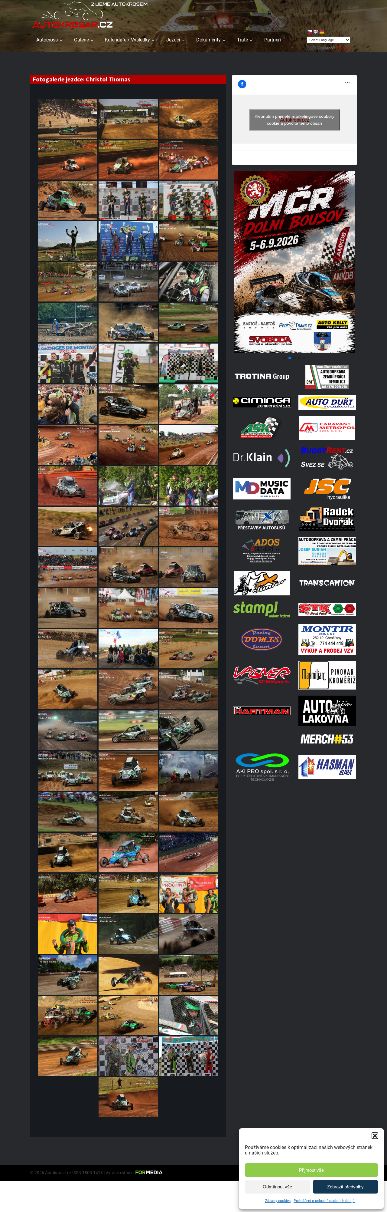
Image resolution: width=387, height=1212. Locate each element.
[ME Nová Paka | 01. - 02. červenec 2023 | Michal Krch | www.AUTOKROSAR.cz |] (128, 445)
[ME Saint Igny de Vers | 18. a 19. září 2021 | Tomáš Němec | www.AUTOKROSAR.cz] (188, 1016)
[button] (375, 1136)
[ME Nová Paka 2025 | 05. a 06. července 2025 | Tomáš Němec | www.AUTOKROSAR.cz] (67, 159)
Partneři (272, 40)
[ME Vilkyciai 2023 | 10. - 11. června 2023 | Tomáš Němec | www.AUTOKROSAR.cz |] (128, 486)
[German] (321, 31)
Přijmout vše (311, 1170)
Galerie (81, 40)
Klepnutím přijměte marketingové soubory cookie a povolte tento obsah (294, 120)
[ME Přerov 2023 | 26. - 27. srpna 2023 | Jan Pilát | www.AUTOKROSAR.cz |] (67, 322)
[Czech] (309, 31)
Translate (343, 47)
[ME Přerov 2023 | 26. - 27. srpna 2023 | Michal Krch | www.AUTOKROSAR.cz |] (188, 322)
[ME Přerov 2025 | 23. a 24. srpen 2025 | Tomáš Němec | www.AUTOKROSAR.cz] (188, 119)
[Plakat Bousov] (294, 351)
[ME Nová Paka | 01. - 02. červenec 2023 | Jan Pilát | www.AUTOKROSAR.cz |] (188, 404)
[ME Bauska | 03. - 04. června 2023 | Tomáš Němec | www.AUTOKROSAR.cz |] (188, 526)
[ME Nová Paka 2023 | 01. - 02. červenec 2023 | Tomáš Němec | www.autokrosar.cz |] (67, 486)
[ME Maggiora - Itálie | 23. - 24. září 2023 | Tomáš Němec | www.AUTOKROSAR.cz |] (128, 241)
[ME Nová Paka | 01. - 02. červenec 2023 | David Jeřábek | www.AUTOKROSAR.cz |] (188, 445)
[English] (315, 31)
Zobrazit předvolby (345, 1186)
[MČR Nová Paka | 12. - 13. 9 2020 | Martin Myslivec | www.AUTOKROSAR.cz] (128, 1097)
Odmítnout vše (277, 1186)
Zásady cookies (278, 1201)
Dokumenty (208, 40)
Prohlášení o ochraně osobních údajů (324, 1201)
